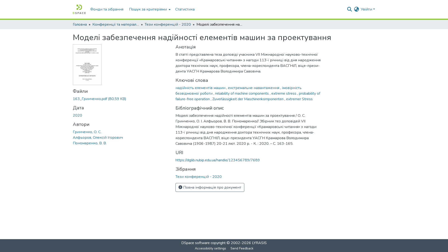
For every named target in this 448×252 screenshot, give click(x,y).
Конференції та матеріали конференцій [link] (115, 24)
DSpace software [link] (195, 242)
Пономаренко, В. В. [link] (90, 143)
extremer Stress (299, 99)
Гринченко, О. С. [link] (87, 132)
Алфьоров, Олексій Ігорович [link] (98, 137)
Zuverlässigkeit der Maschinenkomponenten (248, 99)
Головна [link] (80, 24)
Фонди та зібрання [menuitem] (106, 9)
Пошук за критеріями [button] (148, 9)
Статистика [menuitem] (185, 9)
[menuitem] (149, 9)
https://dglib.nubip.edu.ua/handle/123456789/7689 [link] (217, 160)
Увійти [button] (367, 9)
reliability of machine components (242, 93)
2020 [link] (77, 115)
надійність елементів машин (200, 87)
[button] (79, 9)
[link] (121, 99)
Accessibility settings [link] (210, 248)
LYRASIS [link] (259, 242)
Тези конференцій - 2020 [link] (168, 24)
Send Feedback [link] (242, 248)
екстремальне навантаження (254, 87)
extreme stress (284, 93)
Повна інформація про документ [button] (211, 187)
